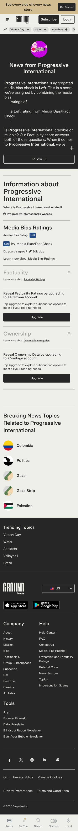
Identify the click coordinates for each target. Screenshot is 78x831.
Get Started (67, 7)
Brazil (7, 563)
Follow (37, 159)
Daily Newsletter (14, 724)
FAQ (42, 638)
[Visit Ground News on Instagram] (32, 760)
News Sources (48, 673)
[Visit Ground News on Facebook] (9, 760)
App (6, 712)
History (8, 638)
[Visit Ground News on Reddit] (57, 759)
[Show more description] (39, 148)
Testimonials (11, 656)
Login (67, 19)
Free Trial (9, 681)
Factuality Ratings (34, 279)
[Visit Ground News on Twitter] (21, 759)
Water (38, 29)
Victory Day (17, 29)
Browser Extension (15, 718)
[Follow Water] (45, 29)
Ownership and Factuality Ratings (56, 659)
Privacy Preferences (18, 791)
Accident (57, 29)
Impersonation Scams (53, 685)
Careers (8, 687)
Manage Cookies (49, 777)
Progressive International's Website (29, 214)
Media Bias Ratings (41, 258)
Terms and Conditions (53, 791)
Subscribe (49, 19)
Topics (43, 679)
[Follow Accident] (66, 29)
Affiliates (9, 693)
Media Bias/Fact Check (34, 244)
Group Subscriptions (17, 663)
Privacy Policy (23, 777)
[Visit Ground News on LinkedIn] (44, 759)
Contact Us (46, 644)
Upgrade (37, 317)
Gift (5, 675)
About (7, 632)
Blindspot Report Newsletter (22, 730)
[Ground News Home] (22, 20)
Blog (6, 650)
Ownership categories (37, 340)
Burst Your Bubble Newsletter (23, 736)
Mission (8, 644)
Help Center (47, 632)
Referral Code (48, 667)
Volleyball (10, 556)
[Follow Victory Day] (28, 29)
